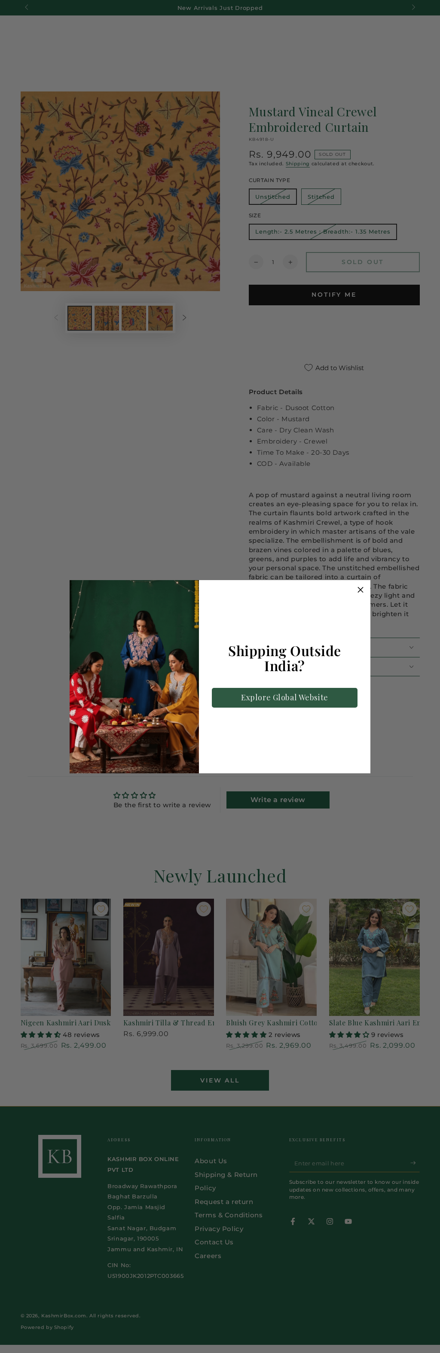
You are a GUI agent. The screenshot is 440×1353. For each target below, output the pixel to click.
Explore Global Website (284, 697)
